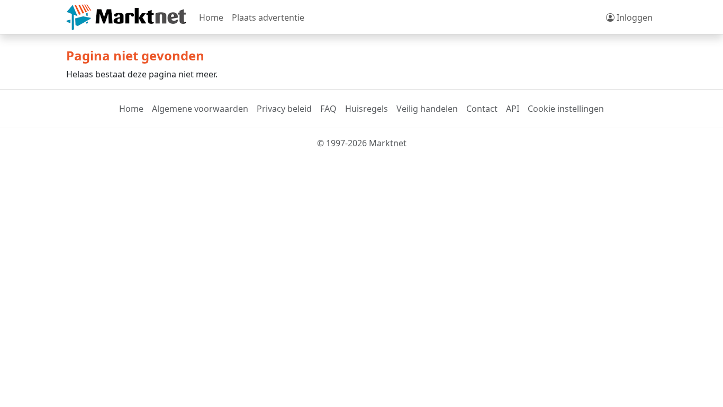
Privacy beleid (284, 108)
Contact (482, 108)
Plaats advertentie (268, 17)
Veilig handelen (427, 108)
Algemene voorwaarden (200, 108)
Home (211, 17)
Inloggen (633, 17)
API (512, 108)
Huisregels (366, 108)
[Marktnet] (126, 17)
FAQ (328, 108)
